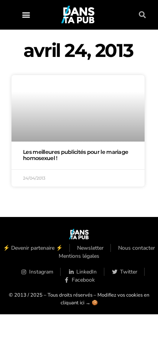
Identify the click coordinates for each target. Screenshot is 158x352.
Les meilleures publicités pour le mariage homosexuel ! (75, 155)
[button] (26, 14)
